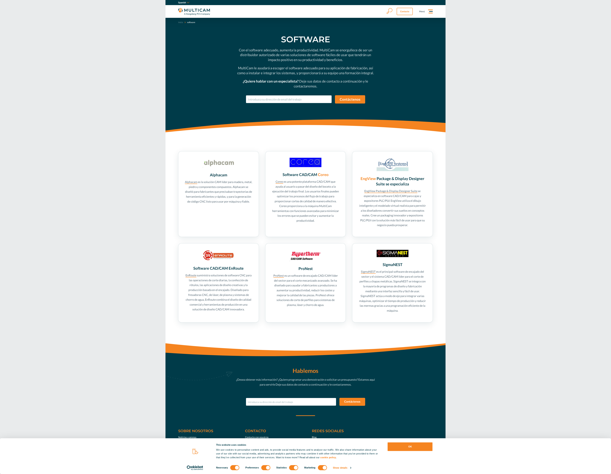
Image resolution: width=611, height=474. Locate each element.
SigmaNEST (368, 271)
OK (410, 446)
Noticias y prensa (187, 437)
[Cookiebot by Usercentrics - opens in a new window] (195, 467)
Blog (314, 437)
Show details (340, 467)
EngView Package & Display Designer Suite (390, 191)
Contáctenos (350, 99)
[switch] (265, 467)
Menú (422, 11)
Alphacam (191, 182)
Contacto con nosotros (257, 437)
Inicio (180, 22)
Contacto (404, 11)
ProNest (278, 275)
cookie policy (328, 457)
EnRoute (191, 275)
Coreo (279, 181)
